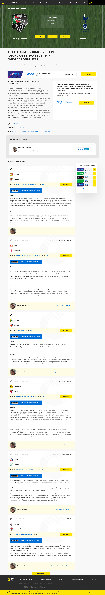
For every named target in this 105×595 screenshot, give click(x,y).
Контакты (94, 579)
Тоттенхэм (15, 131)
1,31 (40, 37)
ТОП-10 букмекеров (17, 2)
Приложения (53, 2)
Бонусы (35, 2)
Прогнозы (28, 2)
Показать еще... (41, 573)
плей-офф (35, 131)
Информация (78, 2)
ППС (71, 2)
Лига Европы (23, 7)
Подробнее (54, 593)
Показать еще (87, 188)
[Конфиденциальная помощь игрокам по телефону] (38, 587)
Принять (91, 592)
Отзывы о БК (43, 2)
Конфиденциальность (26, 579)
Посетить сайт (69, 74)
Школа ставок (63, 2)
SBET (9, 7)
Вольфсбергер (45, 131)
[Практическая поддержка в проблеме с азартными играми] (26, 587)
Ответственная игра (77, 579)
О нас (60, 579)
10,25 (65, 37)
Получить (88, 74)
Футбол (17, 7)
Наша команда (46, 579)
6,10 (52, 37)
